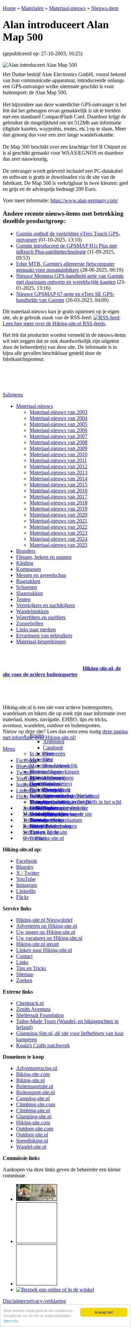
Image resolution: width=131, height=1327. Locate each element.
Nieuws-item (104, 8)
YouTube (26, 879)
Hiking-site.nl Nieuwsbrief (44, 920)
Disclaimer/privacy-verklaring (34, 1301)
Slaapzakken (29, 593)
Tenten (23, 599)
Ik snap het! (104, 1312)
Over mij (52, 790)
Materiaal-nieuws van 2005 (58, 424)
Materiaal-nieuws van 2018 (58, 503)
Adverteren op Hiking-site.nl (46, 926)
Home (9, 8)
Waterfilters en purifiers (41, 617)
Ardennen (53, 741)
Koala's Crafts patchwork (43, 1045)
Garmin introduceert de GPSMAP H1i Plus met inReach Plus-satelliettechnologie (66, 249)
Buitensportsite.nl (34, 1086)
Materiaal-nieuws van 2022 (58, 527)
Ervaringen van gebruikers (44, 635)
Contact (38, 838)
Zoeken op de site (48, 832)
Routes (37, 735)
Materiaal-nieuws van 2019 (58, 509)
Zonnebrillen (29, 623)
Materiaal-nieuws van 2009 (58, 448)
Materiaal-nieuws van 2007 (58, 436)
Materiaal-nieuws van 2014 (58, 478)
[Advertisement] (42, 660)
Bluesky (25, 867)
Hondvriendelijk (60, 765)
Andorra (52, 778)
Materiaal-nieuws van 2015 (58, 484)
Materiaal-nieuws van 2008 (58, 442)
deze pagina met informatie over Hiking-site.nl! (65, 734)
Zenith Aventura (33, 1009)
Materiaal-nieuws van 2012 (58, 466)
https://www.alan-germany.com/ (84, 200)
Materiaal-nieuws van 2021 (58, 521)
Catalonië (53, 747)
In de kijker (42, 753)
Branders (25, 551)
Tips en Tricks (31, 968)
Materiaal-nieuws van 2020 (58, 515)
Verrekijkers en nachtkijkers (45, 605)
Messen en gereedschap (41, 575)
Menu (9, 749)
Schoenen (26, 587)
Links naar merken (36, 629)
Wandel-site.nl (31, 1147)
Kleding (24, 563)
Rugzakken (28, 581)
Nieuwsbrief (43, 826)
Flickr (22, 796)
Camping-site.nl (33, 1098)
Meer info (11, 1320)
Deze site (39, 784)
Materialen (32, 8)
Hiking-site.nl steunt (37, 944)
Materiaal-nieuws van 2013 (58, 472)
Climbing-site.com (35, 1104)
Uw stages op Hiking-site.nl (45, 932)
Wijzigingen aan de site (67, 814)
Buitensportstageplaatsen (56, 820)
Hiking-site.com (33, 1122)
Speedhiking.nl (32, 1141)
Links (22, 962)
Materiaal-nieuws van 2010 (58, 454)
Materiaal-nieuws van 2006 (58, 430)
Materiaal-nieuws (67, 8)
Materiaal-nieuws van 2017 (58, 496)
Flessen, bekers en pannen (44, 557)
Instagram (26, 784)
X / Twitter (27, 873)
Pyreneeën (54, 753)
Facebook (26, 760)
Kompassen (28, 569)
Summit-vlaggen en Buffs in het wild (82, 802)
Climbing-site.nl (33, 1110)
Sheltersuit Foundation (40, 1015)
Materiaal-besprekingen (41, 641)
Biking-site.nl (30, 1080)
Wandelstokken (32, 611)
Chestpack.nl (30, 1003)
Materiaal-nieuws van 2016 (58, 490)
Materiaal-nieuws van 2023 (58, 533)
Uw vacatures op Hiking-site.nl (49, 938)
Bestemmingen (45, 772)
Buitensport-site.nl (35, 1092)
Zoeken (24, 980)
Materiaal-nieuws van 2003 (58, 412)
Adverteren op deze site (68, 796)
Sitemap (38, 820)
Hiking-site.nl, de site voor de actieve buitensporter (62, 671)
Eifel (48, 759)
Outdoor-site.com (34, 1128)
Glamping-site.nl (33, 1116)
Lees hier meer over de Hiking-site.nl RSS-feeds (54, 323)
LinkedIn (26, 891)
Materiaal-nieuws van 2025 (58, 545)
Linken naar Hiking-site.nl (44, 950)
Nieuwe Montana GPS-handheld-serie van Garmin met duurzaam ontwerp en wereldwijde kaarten (70, 279)
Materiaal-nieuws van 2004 (58, 418)
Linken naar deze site (65, 808)
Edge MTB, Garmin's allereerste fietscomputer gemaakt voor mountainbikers (65, 267)
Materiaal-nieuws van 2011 (58, 460)
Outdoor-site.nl (32, 1134)
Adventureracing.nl (36, 1068)
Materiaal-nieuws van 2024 (58, 539)
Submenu (13, 394)
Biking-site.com (33, 1074)
